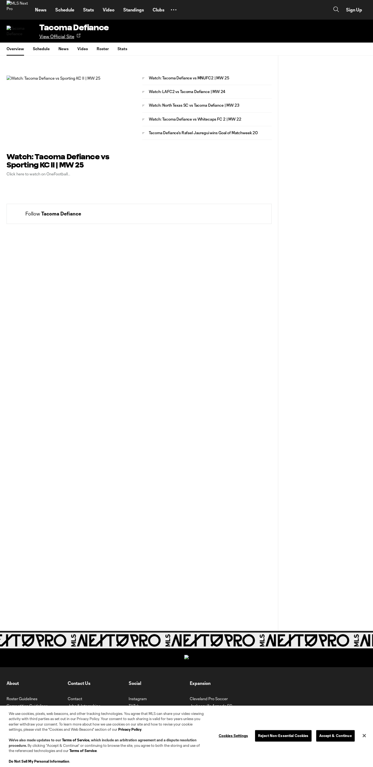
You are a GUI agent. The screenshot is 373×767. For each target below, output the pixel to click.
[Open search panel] (336, 10)
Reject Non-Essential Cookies (283, 735)
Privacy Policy (129, 729)
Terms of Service (75, 740)
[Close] (364, 736)
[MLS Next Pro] (17, 10)
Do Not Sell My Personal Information (39, 761)
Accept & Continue (335, 735)
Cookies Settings (233, 735)
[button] (174, 10)
